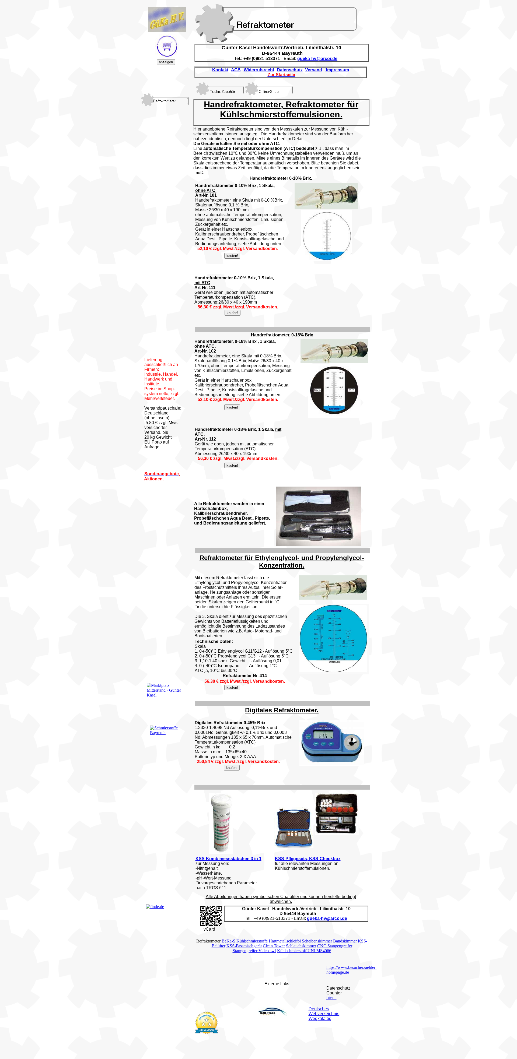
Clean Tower (274, 946)
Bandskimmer (345, 941)
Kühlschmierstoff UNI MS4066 (304, 950)
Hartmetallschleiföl (285, 941)
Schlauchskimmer (301, 946)
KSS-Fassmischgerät (244, 946)
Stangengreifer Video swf (254, 950)
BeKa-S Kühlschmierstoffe (245, 941)
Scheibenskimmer (317, 941)
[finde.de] (155, 906)
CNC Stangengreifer (334, 946)
